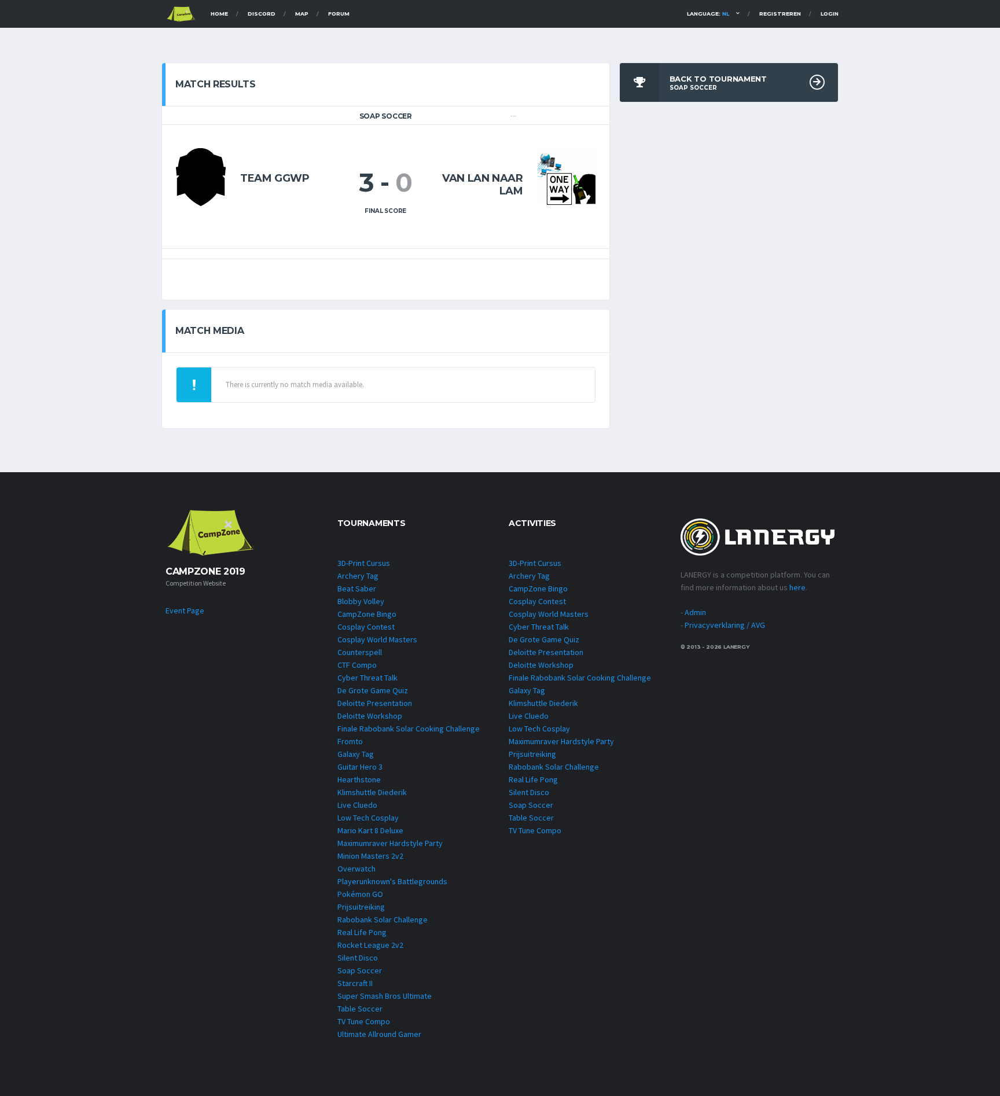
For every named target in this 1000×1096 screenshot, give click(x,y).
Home (219, 13)
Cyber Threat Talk (367, 677)
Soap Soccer (359, 970)
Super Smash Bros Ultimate (384, 996)
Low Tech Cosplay (368, 817)
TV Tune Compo (363, 1021)
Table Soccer (360, 1008)
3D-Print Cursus (363, 563)
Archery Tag (357, 576)
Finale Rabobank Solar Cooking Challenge (408, 728)
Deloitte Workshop (369, 716)
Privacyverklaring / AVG (725, 625)
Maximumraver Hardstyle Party (390, 843)
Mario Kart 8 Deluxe (370, 830)
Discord (261, 13)
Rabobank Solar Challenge (382, 919)
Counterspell (359, 652)
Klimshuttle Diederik (372, 792)
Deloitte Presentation (374, 703)
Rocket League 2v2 (370, 945)
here (797, 587)
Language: (708, 13)
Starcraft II (355, 983)
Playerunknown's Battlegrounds (392, 881)
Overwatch (356, 868)
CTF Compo (357, 665)
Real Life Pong (362, 932)
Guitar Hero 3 (360, 767)
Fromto (350, 741)
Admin (695, 612)
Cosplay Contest (366, 626)
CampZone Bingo (366, 614)
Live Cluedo (357, 805)
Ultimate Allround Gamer (379, 1034)
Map (301, 13)
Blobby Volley (360, 601)
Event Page (185, 610)
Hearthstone (359, 779)
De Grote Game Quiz (372, 690)
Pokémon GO (360, 894)
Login (830, 13)
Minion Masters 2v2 (370, 856)
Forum (339, 13)
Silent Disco (357, 957)
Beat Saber (356, 588)
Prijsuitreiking (361, 907)
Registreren (780, 13)
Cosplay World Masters (377, 639)
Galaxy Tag (355, 754)
